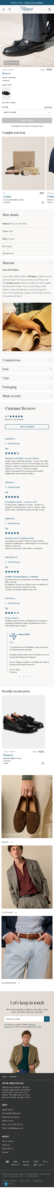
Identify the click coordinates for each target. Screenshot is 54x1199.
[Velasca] (26, 9)
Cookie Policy (38, 1180)
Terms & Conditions (9, 1180)
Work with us (7, 1148)
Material (8, 262)
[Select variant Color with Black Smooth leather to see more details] (7, 93)
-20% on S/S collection (33, 2)
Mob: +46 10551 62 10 (12, 1124)
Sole (6, 369)
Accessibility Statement (11, 1113)
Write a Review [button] (27, 427)
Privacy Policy (25, 1180)
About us (6, 1144)
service (6, 1027)
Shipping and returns (10, 1117)
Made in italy (12, 395)
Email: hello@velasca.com (12, 1128)
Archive (5, 1152)
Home (4, 1076)
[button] (4, 9)
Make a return (8, 1120)
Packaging (10, 387)
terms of (32, 1024)
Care (6, 378)
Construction (11, 360)
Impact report (7, 1109)
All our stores (7, 1141)
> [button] (34, 676)
